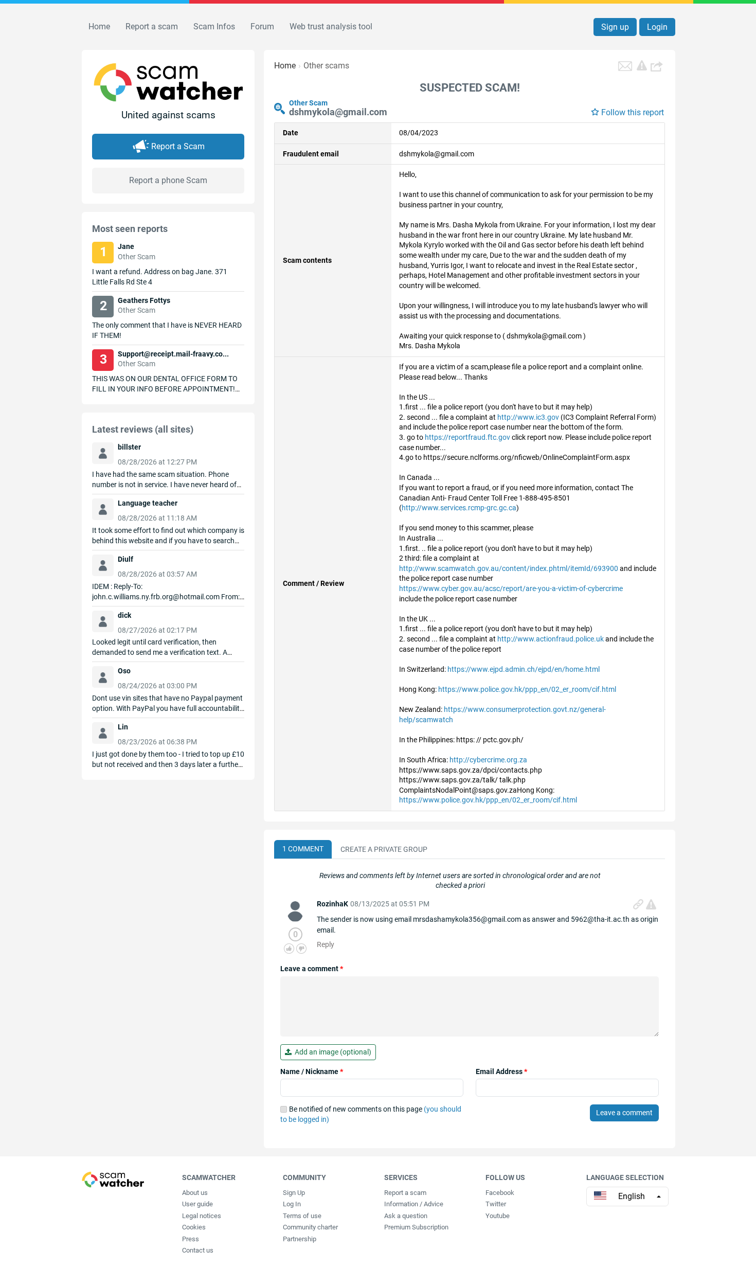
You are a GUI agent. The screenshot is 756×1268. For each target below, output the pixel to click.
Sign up (615, 27)
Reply (325, 944)
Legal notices (201, 1216)
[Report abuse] (651, 904)
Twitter (495, 1204)
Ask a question (405, 1216)
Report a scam (151, 26)
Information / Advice (413, 1204)
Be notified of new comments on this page (370, 1114)
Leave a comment (311, 969)
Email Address (501, 1071)
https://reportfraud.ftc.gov (467, 437)
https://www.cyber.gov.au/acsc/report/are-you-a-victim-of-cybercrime (511, 588)
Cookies (194, 1227)
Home (99, 26)
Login (657, 27)
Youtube (497, 1216)
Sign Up (294, 1192)
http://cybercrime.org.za (488, 760)
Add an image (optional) (331, 1052)
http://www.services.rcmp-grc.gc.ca (459, 508)
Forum (262, 26)
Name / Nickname (311, 1071)
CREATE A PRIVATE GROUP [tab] (383, 849)
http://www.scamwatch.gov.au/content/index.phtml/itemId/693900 (508, 568)
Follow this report (632, 112)
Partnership (299, 1239)
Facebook (499, 1192)
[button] (658, 66)
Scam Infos (214, 26)
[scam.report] (642, 65)
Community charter (310, 1227)
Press (190, 1239)
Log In (292, 1204)
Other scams (326, 65)
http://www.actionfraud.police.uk (550, 639)
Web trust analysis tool (331, 26)
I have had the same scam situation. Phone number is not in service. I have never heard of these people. (164, 484)
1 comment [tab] (302, 849)
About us (195, 1192)
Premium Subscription (416, 1227)
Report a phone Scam (168, 180)
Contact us (197, 1250)
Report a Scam (178, 146)
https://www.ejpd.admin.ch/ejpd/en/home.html (523, 669)
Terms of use (302, 1216)
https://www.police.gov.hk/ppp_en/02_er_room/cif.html (527, 689)
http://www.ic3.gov (528, 417)
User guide (197, 1204)
